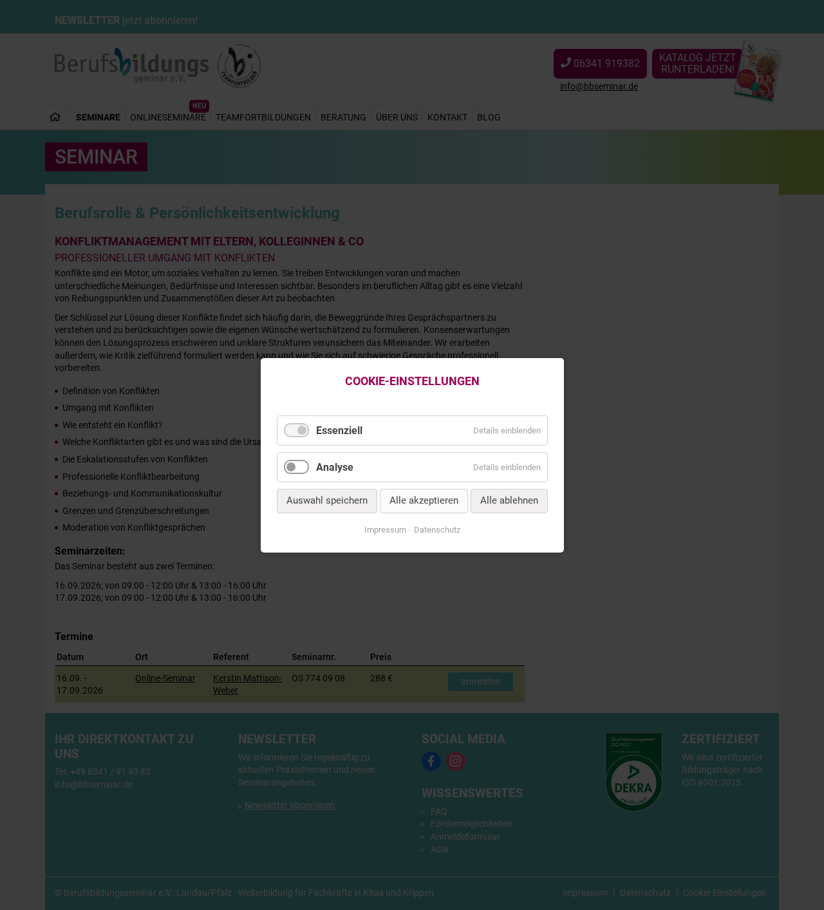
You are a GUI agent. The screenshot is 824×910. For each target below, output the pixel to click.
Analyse (334, 467)
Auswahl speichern (327, 500)
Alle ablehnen (509, 500)
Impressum (385, 530)
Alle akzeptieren (423, 500)
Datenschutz (437, 530)
